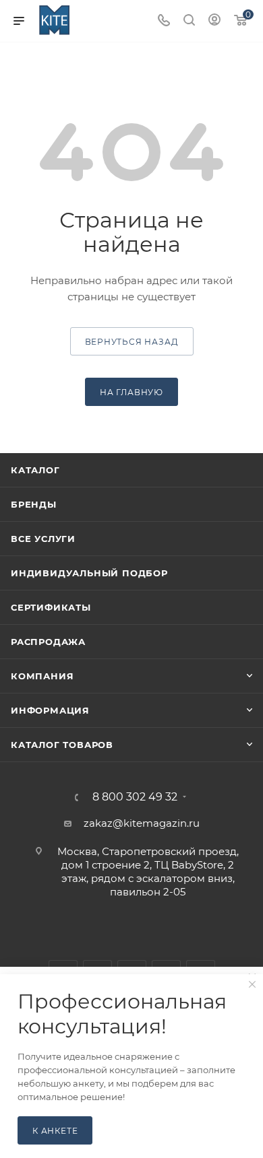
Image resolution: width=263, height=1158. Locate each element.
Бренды (34, 504)
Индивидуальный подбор (89, 573)
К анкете (55, 1131)
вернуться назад (132, 342)
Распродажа (48, 641)
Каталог (35, 470)
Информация (50, 710)
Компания (42, 676)
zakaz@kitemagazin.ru (142, 823)
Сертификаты (51, 607)
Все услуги (43, 538)
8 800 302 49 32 (134, 797)
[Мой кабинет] (214, 21)
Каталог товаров (62, 744)
